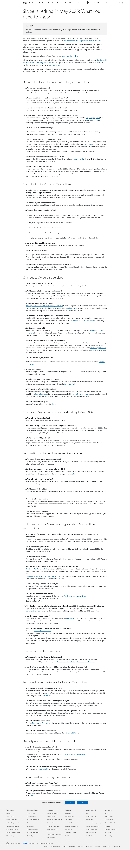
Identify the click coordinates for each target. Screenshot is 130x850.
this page (70, 618)
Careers (107, 813)
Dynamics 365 (68, 819)
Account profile (31, 813)
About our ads (106, 846)
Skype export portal (93, 118)
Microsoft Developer (91, 816)
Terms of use (72, 846)
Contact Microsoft (55, 846)
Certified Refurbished (32, 829)
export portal (78, 159)
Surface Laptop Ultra (11, 819)
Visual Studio (89, 836)
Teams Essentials (41, 394)
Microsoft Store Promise (33, 832)
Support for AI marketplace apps (94, 823)
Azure (87, 813)
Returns (29, 823)
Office (44, 3)
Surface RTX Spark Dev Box (13, 823)
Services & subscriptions (42, 631)
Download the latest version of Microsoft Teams (43, 576)
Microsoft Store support (33, 819)
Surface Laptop (10, 816)
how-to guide (43, 769)
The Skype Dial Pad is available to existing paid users (44, 306)
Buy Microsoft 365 (93, 3)
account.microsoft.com (34, 611)
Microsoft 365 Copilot (70, 832)
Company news (109, 819)
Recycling (97, 846)
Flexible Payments (31, 836)
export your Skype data (70, 56)
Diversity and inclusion (110, 829)
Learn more (48, 695)
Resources (81, 3)
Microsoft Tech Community (92, 826)
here (74, 474)
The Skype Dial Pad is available (84, 320)
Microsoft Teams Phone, (80, 394)
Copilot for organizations (12, 826)
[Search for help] (116, 2)
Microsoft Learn (89, 819)
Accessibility (108, 832)
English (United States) (15, 843)
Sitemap (46, 846)
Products (50, 3)
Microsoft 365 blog (71, 733)
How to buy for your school (53, 826)
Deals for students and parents (54, 834)
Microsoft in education (52, 813)
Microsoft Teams (69, 829)
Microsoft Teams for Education (54, 819)
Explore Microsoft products (13, 832)
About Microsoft (109, 816)
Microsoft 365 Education (53, 823)
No (82, 803)
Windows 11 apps (10, 836)
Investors (107, 826)
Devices (59, 3)
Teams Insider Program (40, 723)
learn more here (54, 65)
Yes (70, 803)
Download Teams (71, 308)
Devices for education (52, 816)
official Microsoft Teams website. (74, 754)
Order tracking (30, 826)
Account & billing (70, 3)
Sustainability (108, 836)
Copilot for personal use (12, 829)
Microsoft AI (68, 813)
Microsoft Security (69, 816)
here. (54, 404)
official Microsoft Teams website (74, 596)
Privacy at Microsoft (110, 823)
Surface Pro (9, 813)
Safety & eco (89, 846)
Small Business (68, 836)
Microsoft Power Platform (71, 826)
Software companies (91, 832)
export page (88, 144)
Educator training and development (52, 830)
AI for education (51, 837)
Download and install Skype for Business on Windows (82, 40)
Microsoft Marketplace (91, 829)
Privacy (64, 846)
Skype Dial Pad (69, 384)
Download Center (31, 816)
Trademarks (80, 846)
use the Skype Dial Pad (98, 348)
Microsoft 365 (36, 3)
